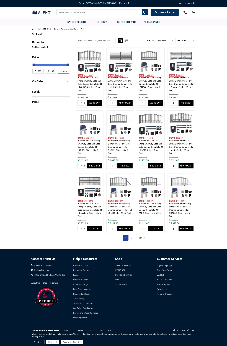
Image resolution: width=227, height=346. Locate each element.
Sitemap (54, 283)
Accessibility (78, 298)
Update (63, 71)
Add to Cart (94, 103)
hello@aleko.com (41, 270)
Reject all (52, 342)
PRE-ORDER (186, 103)
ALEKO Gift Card (164, 279)
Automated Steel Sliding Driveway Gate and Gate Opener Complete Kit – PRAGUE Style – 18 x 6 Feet (180, 209)
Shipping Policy (80, 317)
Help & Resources (85, 259)
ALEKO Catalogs (80, 284)
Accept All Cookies (72, 342)
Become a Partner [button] (164, 12)
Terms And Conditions (83, 303)
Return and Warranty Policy (85, 313)
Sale (117, 279)
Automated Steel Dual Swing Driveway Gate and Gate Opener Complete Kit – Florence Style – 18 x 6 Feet (181, 84)
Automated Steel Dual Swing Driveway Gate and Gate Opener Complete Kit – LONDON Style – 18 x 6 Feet (90, 84)
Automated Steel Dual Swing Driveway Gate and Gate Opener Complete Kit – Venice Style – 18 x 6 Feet (181, 146)
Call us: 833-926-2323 (44, 265)
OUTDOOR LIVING (126, 22)
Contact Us (162, 289)
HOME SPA (101, 22)
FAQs (75, 275)
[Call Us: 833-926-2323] (185, 12)
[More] (88, 22)
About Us (35, 283)
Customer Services (169, 259)
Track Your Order (164, 270)
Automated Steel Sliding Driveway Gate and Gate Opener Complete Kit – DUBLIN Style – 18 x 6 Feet (119, 146)
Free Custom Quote (82, 289)
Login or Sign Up (164, 265)
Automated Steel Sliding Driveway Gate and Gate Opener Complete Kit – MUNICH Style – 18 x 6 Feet (89, 146)
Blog (45, 283)
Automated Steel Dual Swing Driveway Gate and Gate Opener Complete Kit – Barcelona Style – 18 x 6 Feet (90, 209)
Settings (38, 342)
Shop (118, 259)
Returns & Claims (81, 265)
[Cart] (193, 12)
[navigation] (51, 72)
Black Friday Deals (81, 294)
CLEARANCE (153, 22)
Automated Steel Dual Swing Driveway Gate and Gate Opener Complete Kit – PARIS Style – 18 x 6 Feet (151, 146)
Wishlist (160, 275)
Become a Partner (81, 270)
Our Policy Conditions (83, 308)
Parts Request (163, 284)
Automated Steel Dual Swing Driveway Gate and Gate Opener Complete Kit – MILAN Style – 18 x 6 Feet (120, 84)
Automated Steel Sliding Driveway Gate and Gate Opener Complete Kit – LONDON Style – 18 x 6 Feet (150, 84)
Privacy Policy (37, 336)
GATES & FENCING (76, 22)
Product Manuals (80, 279)
